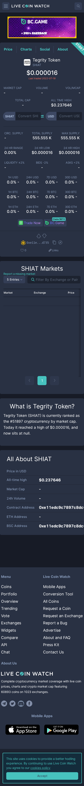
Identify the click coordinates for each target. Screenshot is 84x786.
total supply (42, 133)
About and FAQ (56, 637)
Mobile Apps (54, 586)
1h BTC (13, 192)
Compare (9, 637)
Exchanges (11, 623)
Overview (9, 601)
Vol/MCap (72, 88)
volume (42, 88)
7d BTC (51, 192)
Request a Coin (57, 608)
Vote (5, 616)
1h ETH (13, 207)
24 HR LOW (42, 148)
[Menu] (5, 6)
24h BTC (32, 192)
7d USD (52, 177)
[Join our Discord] (21, 703)
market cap (13, 88)
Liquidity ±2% (14, 162)
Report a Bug (55, 623)
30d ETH (71, 207)
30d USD (71, 177)
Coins (6, 586)
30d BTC (71, 192)
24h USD (32, 177)
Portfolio (9, 594)
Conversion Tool (58, 594)
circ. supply (13, 133)
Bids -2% (42, 162)
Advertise (52, 630)
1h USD (13, 177)
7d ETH (52, 207)
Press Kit (51, 644)
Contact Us (53, 652)
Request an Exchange (63, 616)
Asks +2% (73, 162)
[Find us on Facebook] (29, 703)
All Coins (51, 601)
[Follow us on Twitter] (12, 703)
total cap (22, 100)
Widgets (8, 630)
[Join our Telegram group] (4, 703)
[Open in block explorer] (60, 242)
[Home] (42, 674)
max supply (71, 133)
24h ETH (32, 207)
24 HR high (72, 148)
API (4, 644)
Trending (9, 608)
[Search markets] (31, 279)
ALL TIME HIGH (61, 100)
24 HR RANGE (13, 148)
